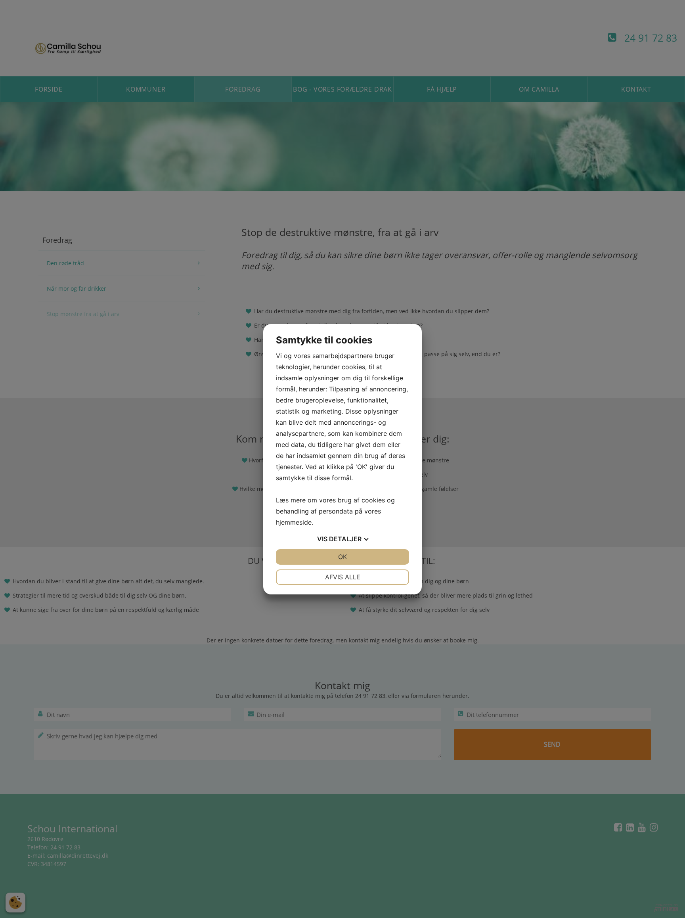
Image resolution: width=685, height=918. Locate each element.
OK (342, 557)
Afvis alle (342, 577)
